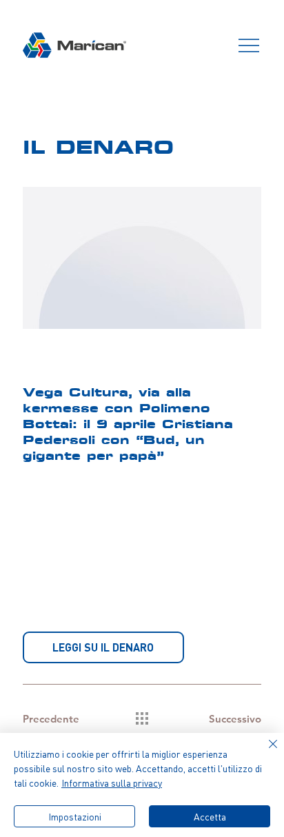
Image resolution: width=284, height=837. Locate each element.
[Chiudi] (264, 752)
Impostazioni (74, 817)
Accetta (210, 817)
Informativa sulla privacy (111, 783)
